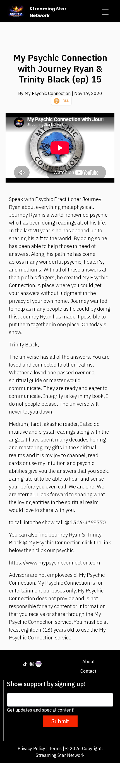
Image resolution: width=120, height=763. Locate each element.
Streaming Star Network (48, 12)
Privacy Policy (31, 748)
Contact (88, 671)
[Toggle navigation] (105, 12)
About (88, 661)
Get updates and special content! (40, 710)
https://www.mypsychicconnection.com (54, 562)
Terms (55, 748)
